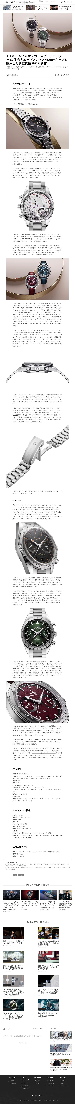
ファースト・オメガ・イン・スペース (44, 753)
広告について (37, 1083)
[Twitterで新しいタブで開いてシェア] (62, 2)
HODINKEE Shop (50, 1083)
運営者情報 (37, 1080)
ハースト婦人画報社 (25, 1082)
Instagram (62, 1085)
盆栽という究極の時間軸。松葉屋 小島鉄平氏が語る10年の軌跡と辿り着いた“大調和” (61, 1069)
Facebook (62, 1080)
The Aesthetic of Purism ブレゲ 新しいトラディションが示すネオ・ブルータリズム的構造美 (48, 991)
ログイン (6, 1036)
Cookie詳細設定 (24, 1088)
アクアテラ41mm (32, 401)
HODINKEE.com (50, 1080)
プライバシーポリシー (24, 1083)
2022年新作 (21, 875)
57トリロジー (41, 157)
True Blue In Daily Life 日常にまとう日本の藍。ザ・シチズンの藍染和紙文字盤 (48, 943)
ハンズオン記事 (56, 739)
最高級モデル (25, 90)
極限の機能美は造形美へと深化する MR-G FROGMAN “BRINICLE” (48, 1015)
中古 (22, 867)
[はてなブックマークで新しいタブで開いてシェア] (64, 2)
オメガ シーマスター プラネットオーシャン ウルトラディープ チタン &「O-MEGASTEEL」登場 (11, 905)
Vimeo (62, 1083)
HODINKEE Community (50, 1085)
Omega (14, 875)
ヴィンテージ (27, 867)
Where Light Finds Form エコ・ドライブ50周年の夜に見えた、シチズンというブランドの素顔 (13, 967)
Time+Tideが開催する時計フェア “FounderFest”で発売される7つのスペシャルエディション (61, 1055)
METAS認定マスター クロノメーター (39, 170)
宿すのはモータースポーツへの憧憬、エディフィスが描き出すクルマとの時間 (48, 967)
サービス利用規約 (12, 1083)
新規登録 (19, 1036)
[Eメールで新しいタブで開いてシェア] (67, 2)
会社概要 (12, 1080)
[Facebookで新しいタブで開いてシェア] (55, 75)
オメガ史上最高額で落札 (42, 509)
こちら (67, 864)
